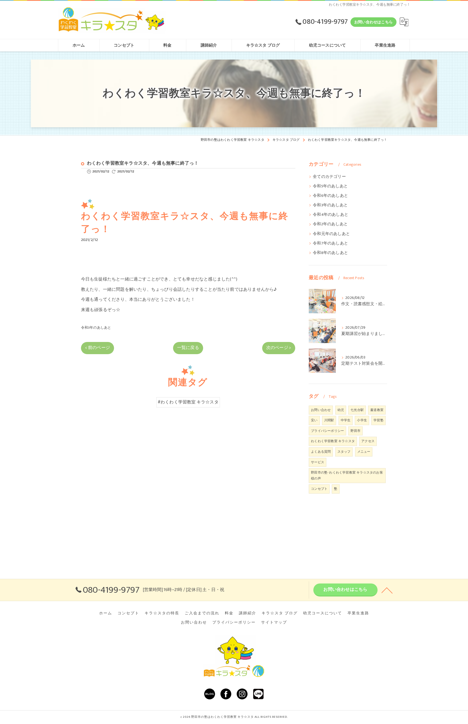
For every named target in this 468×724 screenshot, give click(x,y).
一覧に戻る (188, 347)
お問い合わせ (321, 410)
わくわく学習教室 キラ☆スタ (333, 441)
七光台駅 (357, 410)
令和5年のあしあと (330, 186)
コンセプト (319, 488)
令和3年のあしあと (96, 328)
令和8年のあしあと (330, 253)
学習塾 (378, 420)
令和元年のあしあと (331, 234)
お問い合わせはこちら (373, 22)
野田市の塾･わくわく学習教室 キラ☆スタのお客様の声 (347, 475)
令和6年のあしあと (330, 196)
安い (314, 420)
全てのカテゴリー (329, 177)
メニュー (363, 451)
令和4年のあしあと (330, 214)
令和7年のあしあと (330, 243)
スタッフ (344, 451)
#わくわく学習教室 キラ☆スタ (188, 402)
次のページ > (278, 347)
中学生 (346, 420)
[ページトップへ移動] (387, 590)
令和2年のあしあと (330, 224)
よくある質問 (321, 451)
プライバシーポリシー (327, 430)
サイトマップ (274, 622)
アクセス (368, 441)
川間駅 (329, 420)
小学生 (362, 420)
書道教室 (377, 410)
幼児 (340, 410)
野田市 (355, 430)
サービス (317, 462)
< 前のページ (97, 347)
